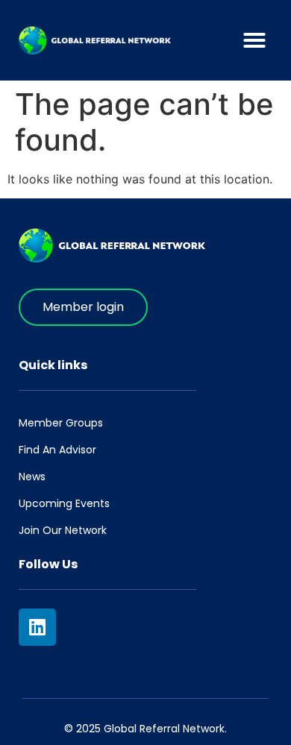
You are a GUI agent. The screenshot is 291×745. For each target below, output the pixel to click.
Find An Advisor (57, 449)
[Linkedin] (37, 627)
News (32, 476)
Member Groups (61, 422)
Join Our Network (63, 530)
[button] (254, 40)
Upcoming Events (64, 503)
